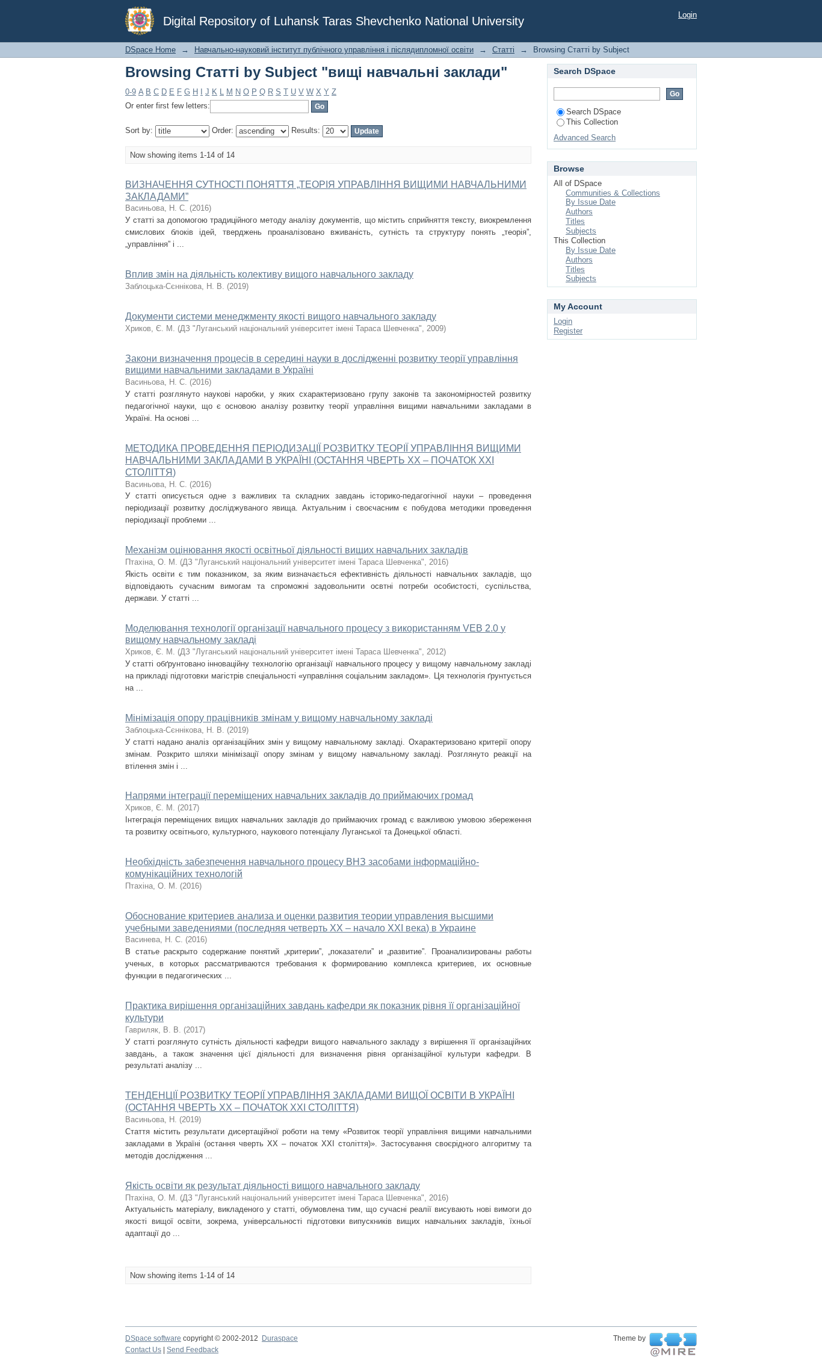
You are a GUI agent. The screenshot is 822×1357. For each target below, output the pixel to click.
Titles (575, 221)
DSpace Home (150, 49)
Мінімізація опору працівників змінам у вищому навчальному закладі (279, 718)
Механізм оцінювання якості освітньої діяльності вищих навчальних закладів (296, 550)
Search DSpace (593, 111)
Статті (503, 49)
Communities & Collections (613, 192)
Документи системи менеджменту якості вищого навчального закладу (280, 316)
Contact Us (143, 1350)
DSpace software (153, 1338)
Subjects (581, 230)
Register (568, 330)
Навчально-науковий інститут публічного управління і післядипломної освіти (334, 49)
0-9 (130, 91)
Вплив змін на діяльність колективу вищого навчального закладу (269, 274)
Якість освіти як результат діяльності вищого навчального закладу (272, 1186)
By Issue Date (591, 201)
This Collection (592, 121)
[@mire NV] (673, 1345)
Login (687, 14)
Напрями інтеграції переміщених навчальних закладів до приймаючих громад (299, 795)
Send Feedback (192, 1350)
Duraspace (280, 1338)
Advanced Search (585, 137)
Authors (579, 211)
